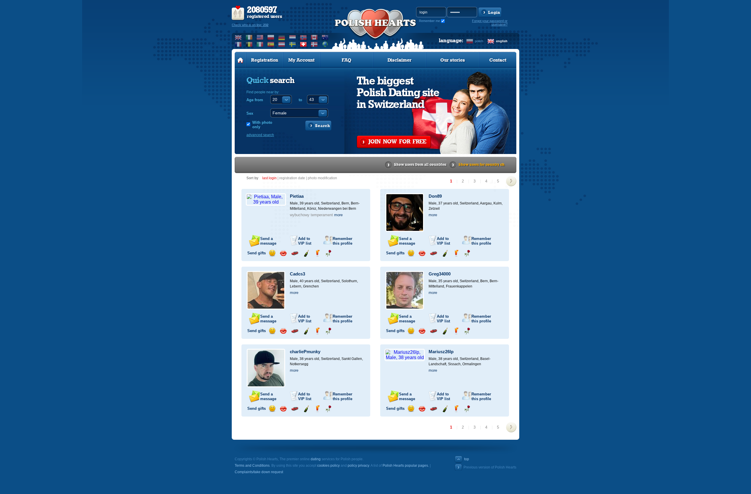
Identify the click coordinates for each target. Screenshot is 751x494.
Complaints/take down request (259, 472)
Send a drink (317, 253)
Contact (497, 60)
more (338, 215)
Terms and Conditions (252, 465)
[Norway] (303, 37)
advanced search (260, 135)
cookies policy (328, 465)
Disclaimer (400, 60)
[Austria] (281, 44)
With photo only (262, 124)
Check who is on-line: (250, 25)
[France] (238, 44)
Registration (264, 60)
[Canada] (314, 37)
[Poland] (271, 37)
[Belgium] (249, 44)
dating (316, 459)
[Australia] (325, 37)
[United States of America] (260, 37)
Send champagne (306, 253)
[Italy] (260, 44)
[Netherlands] (292, 37)
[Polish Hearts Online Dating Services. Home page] (240, 60)
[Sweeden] (292, 44)
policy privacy (358, 465)
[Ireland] (249, 37)
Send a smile (272, 253)
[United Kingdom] (238, 37)
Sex (249, 113)
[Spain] (271, 44)
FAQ (346, 60)
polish (479, 41)
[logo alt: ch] (375, 29)
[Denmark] (314, 44)
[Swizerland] (303, 44)
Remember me (429, 21)
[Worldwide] (325, 44)
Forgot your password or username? (490, 22)
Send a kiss (283, 253)
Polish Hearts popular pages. (406, 465)
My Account (301, 60)
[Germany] (281, 37)
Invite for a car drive (294, 253)
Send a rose (328, 253)
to (300, 100)
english (502, 41)
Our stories (452, 60)
